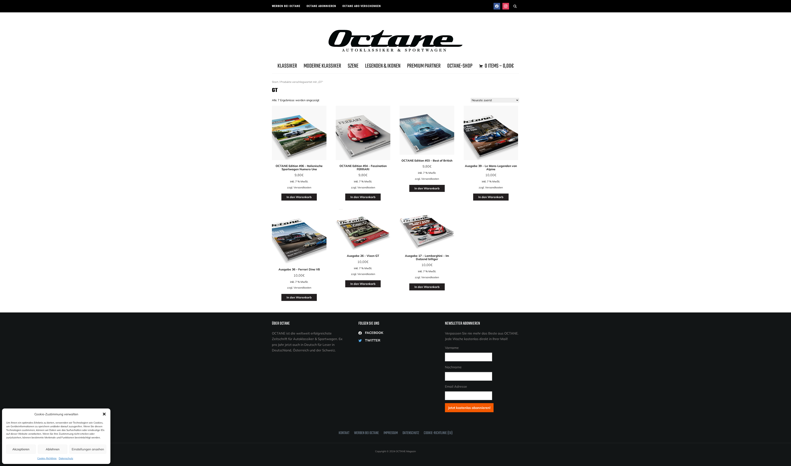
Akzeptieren (20, 449)
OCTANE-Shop (459, 66)
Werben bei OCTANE (286, 6)
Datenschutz (66, 458)
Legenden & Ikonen (382, 66)
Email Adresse (456, 386)
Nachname (453, 367)
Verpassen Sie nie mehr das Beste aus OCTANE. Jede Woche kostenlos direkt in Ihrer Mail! (481, 336)
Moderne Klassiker (322, 66)
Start (275, 81)
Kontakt (344, 433)
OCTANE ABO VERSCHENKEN (361, 6)
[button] (104, 414)
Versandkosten (302, 187)
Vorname (452, 348)
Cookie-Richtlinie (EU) (438, 433)
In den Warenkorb (299, 197)
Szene (353, 66)
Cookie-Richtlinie (47, 458)
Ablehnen (53, 449)
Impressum (391, 433)
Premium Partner (424, 66)
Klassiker (287, 66)
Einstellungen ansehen (88, 449)
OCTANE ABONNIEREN (321, 6)
